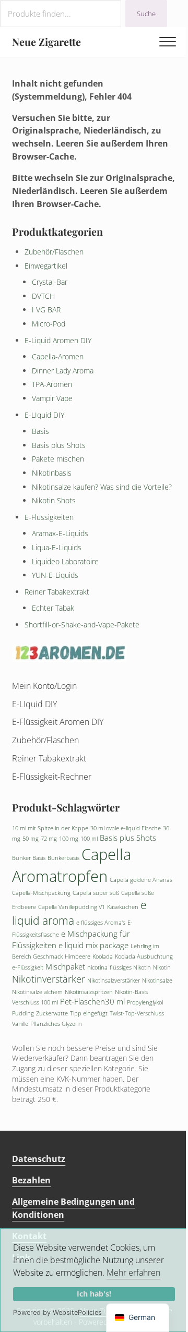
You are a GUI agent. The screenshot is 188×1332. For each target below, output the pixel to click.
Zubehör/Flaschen (54, 252)
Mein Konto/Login (44, 686)
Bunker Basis (28, 858)
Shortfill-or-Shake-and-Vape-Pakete (82, 624)
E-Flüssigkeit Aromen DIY (57, 722)
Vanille (20, 1023)
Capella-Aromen (58, 356)
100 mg (68, 838)
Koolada (102, 956)
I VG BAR (46, 309)
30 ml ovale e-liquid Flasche (125, 828)
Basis (40, 431)
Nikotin (162, 967)
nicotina (97, 967)
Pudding (23, 1013)
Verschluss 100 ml (35, 1002)
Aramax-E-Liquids (60, 533)
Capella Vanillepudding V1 (71, 907)
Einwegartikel (46, 266)
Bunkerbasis (63, 858)
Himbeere (77, 956)
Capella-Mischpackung (41, 893)
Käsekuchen (122, 907)
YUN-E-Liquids (55, 575)
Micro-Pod (48, 324)
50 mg (30, 838)
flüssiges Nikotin (130, 967)
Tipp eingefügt (89, 1013)
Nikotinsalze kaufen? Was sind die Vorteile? (102, 487)
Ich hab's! (94, 1294)
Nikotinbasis (52, 473)
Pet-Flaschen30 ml (92, 1001)
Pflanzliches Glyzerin (56, 1023)
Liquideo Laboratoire (65, 561)
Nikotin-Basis (131, 992)
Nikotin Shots (54, 500)
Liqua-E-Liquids (56, 547)
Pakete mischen (58, 459)
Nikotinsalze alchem (37, 992)
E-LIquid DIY (44, 415)
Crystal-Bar (49, 282)
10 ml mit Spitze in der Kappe (50, 828)
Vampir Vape (52, 398)
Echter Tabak (53, 608)
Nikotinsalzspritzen (89, 992)
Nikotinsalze (157, 980)
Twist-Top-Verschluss (137, 1013)
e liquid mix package (93, 945)
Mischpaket (65, 966)
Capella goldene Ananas (141, 879)
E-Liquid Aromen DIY (58, 340)
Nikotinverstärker (48, 979)
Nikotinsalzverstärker (113, 980)
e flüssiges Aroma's (100, 922)
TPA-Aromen (52, 384)
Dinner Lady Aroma (62, 371)
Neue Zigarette (46, 42)
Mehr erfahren (133, 1272)
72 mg (49, 838)
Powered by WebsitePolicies (57, 1312)
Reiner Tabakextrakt (57, 592)
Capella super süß (96, 893)
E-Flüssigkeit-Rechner (51, 776)
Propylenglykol (145, 1002)
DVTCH (43, 296)
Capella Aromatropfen (71, 865)
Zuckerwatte (52, 1013)
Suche (146, 13)
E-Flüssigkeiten (49, 517)
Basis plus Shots (59, 445)
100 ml (89, 838)
